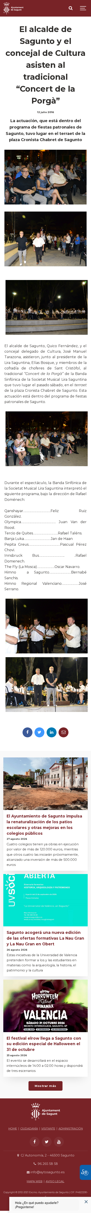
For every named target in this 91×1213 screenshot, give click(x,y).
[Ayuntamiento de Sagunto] (13, 8)
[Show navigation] (83, 8)
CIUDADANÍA (29, 1128)
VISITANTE (48, 1128)
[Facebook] (27, 732)
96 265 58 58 (47, 1164)
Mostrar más (45, 1086)
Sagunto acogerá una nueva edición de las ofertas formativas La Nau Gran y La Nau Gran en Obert (45, 938)
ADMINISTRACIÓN (71, 1128)
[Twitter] (39, 732)
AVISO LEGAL (55, 1181)
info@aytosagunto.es (47, 1172)
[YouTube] (59, 1142)
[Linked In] (52, 732)
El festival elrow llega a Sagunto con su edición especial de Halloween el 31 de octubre (44, 1044)
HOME (12, 1128)
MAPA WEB (34, 1181)
